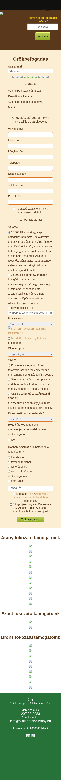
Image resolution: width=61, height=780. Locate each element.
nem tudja (17, 480)
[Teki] (25, 76)
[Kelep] (28, 76)
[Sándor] (13, 76)
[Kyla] (39, 76)
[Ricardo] (17, 76)
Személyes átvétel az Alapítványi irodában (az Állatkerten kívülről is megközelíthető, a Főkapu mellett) (29, 384)
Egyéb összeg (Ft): (22, 307)
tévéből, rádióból (21, 462)
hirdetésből (17, 457)
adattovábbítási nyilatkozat (31, 338)
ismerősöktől (18, 466)
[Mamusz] (36, 76)
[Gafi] (21, 76)
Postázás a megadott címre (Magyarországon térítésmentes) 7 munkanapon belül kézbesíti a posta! (30, 370)
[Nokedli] (43, 76)
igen (13, 439)
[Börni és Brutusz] (47, 76)
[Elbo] (32, 76)
